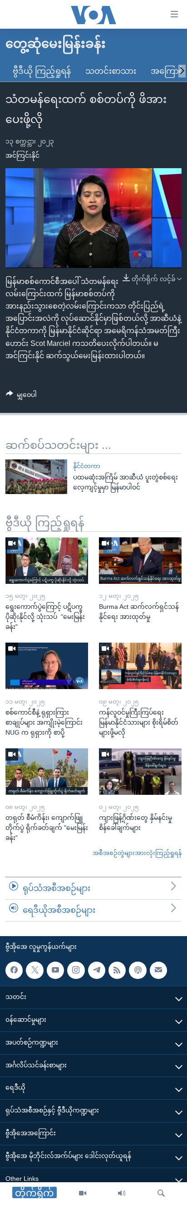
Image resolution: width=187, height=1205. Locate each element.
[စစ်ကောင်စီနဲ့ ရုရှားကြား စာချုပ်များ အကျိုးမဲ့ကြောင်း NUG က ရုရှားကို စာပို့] (46, 666)
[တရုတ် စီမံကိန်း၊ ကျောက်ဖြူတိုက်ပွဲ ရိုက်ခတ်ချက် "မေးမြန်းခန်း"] (46, 771)
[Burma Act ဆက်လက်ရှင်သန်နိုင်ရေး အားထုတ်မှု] (140, 560)
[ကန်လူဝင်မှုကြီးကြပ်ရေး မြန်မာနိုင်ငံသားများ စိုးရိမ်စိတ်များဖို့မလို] (140, 666)
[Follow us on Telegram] (96, 969)
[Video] (82, 1193)
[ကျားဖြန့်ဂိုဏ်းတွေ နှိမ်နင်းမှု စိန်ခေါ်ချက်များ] (140, 771)
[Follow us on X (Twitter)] (34, 969)
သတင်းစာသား (110, 71)
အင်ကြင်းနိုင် (22, 155)
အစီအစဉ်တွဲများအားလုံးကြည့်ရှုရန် (137, 853)
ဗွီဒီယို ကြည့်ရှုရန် (42, 71)
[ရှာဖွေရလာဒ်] (161, 1193)
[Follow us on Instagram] (75, 969)
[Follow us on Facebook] (14, 969)
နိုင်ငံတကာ (86, 466)
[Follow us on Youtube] (55, 969)
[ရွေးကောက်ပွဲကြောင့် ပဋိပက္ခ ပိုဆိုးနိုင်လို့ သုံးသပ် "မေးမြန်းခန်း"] (46, 560)
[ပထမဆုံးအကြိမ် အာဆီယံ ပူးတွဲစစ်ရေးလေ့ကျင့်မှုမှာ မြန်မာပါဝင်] (36, 476)
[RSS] (117, 969)
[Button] (21, 396)
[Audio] (121, 1193)
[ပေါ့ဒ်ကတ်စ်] (137, 969)
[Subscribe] (158, 969)
